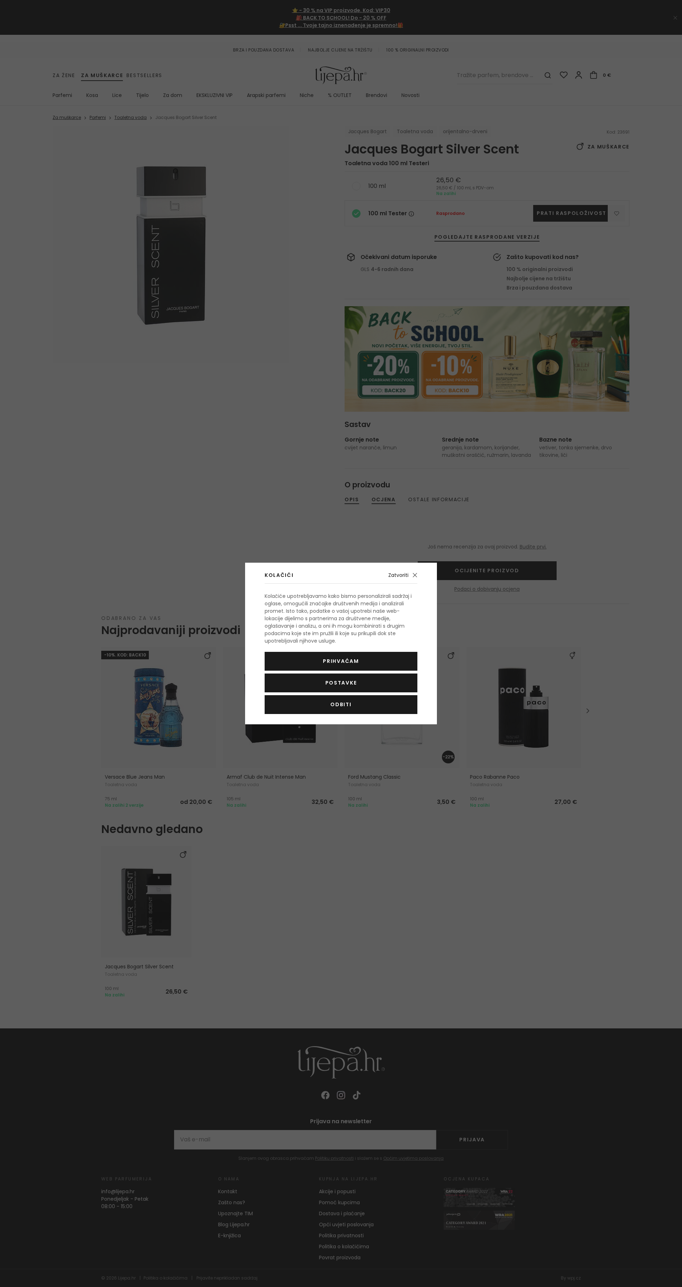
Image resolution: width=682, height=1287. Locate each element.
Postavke (341, 682)
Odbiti (340, 704)
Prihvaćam (341, 661)
